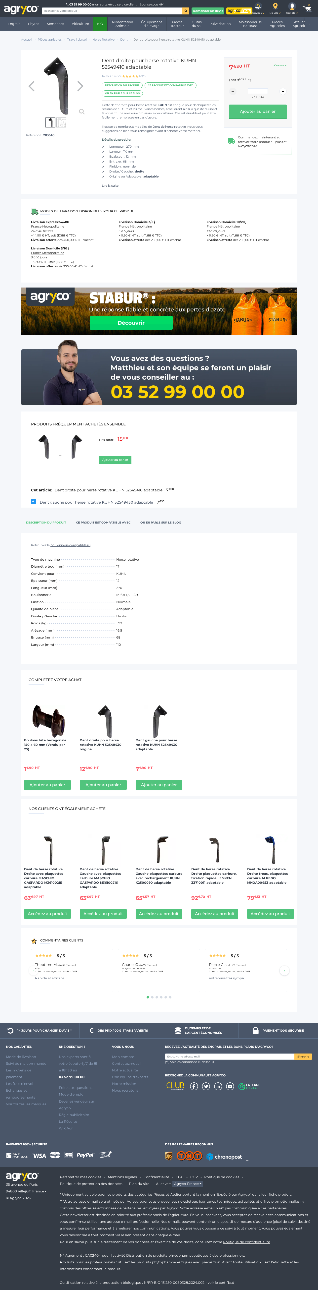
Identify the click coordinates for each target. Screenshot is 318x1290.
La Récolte (68, 1121)
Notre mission (124, 1084)
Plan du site (139, 1184)
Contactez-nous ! (126, 1063)
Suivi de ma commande (26, 1063)
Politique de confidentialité (246, 1242)
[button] (258, 8)
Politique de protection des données (91, 1184)
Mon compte (123, 1057)
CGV (194, 1177)
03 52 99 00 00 (80, 4)
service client (127, 4)
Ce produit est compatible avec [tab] (103, 522)
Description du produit (122, 85)
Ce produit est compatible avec (170, 85)
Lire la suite (110, 185)
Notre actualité (125, 1070)
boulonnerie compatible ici (70, 545)
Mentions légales (122, 1177)
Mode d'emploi (71, 1094)
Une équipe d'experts (130, 1077)
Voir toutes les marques (26, 1104)
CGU (180, 1177)
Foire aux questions (75, 1088)
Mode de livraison (21, 1057)
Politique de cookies (221, 1177)
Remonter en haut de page (305, 1268)
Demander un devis (208, 11)
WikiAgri (66, 1128)
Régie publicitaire (74, 1115)
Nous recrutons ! (126, 1090)
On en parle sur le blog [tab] (160, 522)
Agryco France (186, 1184)
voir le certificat (221, 1283)
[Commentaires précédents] (34, 971)
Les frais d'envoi (19, 1084)
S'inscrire (303, 1056)
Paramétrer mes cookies (80, 1177)
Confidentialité (156, 1177)
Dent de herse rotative (169, 126)
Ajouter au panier (115, 460)
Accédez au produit (47, 913)
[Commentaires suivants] (284, 971)
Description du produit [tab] (46, 522)
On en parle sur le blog (122, 93)
